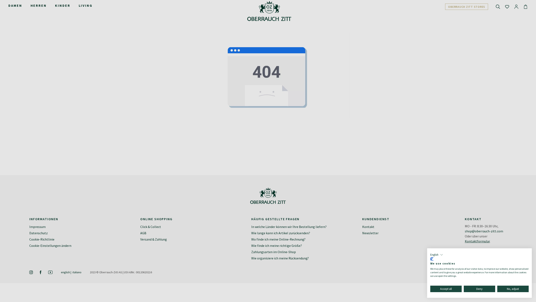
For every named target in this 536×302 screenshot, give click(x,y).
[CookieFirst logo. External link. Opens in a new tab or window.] (431, 259)
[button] (436, 254)
